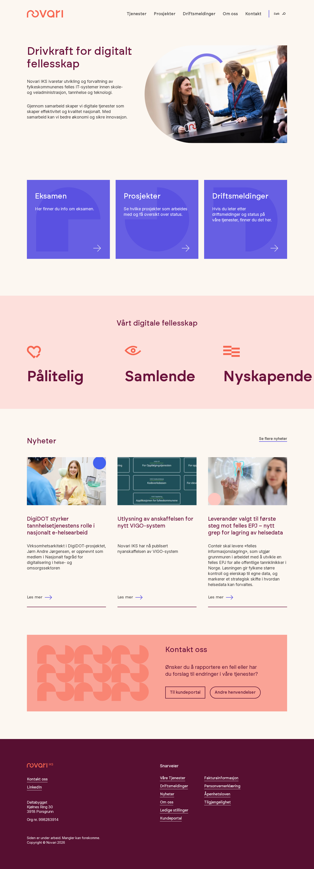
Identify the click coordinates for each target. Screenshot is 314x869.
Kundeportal (171, 818)
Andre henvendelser (235, 692)
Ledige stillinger (174, 810)
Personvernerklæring (222, 786)
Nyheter (167, 794)
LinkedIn (34, 787)
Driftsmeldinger (199, 14)
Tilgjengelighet (217, 802)
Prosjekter (164, 14)
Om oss (230, 14)
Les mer (35, 597)
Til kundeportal (185, 692)
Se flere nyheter (273, 438)
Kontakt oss (37, 779)
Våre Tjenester (172, 778)
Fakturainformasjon (221, 778)
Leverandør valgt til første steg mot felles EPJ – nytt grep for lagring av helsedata (245, 526)
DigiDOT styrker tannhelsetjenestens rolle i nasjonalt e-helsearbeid (61, 526)
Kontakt (253, 14)
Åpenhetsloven (217, 794)
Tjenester (136, 14)
